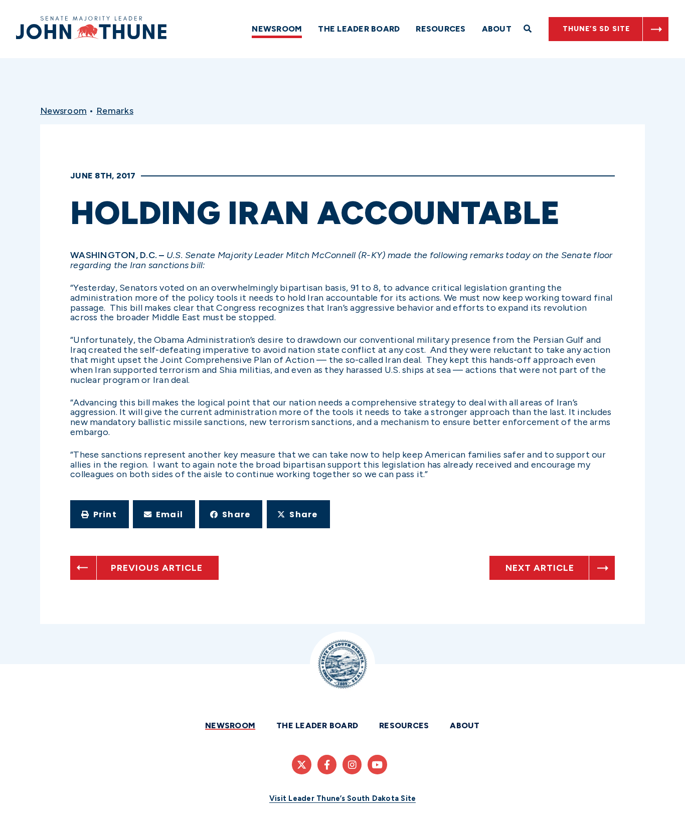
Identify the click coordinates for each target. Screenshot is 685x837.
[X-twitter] (301, 764)
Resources (440, 29)
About (496, 29)
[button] (99, 514)
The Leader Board (359, 29)
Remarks (114, 110)
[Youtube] (377, 764)
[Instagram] (352, 764)
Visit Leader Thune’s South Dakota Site (342, 798)
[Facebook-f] (326, 764)
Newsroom (277, 29)
